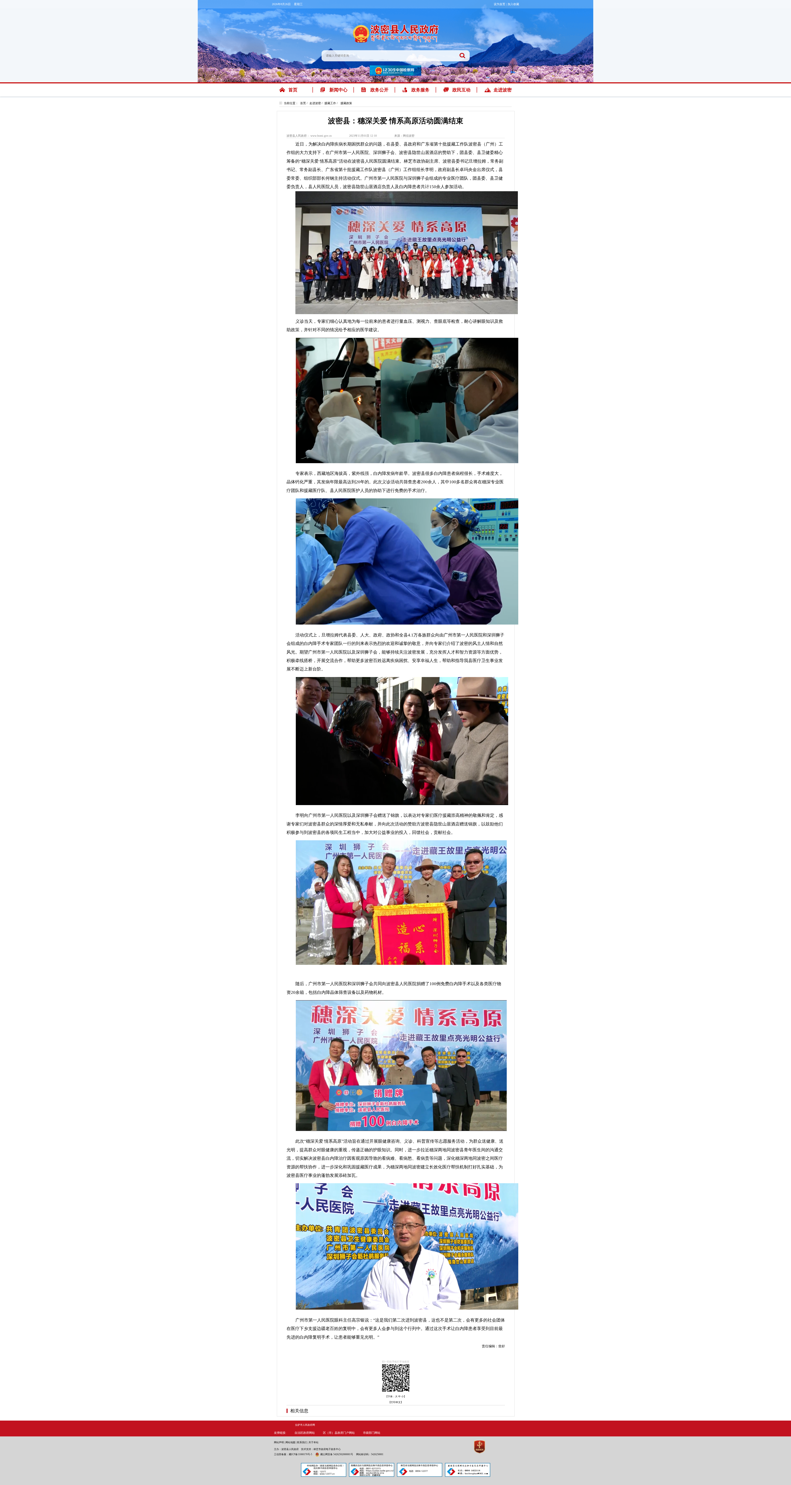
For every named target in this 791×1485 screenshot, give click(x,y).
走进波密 (315, 103)
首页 (303, 103)
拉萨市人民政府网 (305, 1424)
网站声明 (279, 1442)
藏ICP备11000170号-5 (300, 1454)
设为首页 (499, 4)
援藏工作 (330, 103)
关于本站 (313, 1442)
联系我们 (302, 1442)
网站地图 (290, 1442)
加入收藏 (513, 4)
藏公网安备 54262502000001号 (336, 1454)
